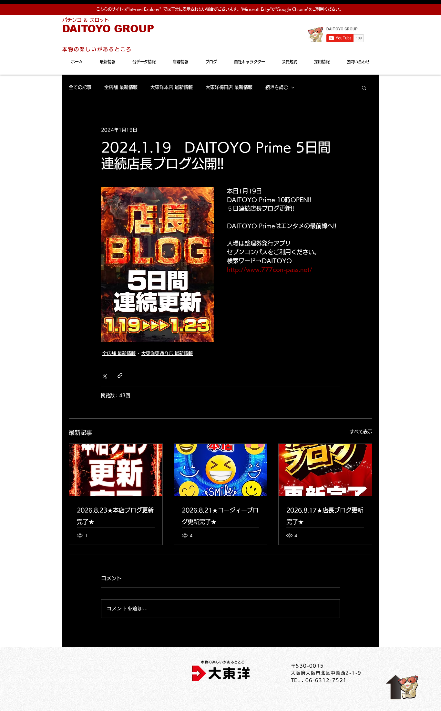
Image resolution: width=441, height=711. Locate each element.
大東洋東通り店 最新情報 (167, 353)
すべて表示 (361, 431)
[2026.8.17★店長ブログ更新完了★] (325, 470)
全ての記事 (80, 87)
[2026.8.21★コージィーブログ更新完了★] (220, 470)
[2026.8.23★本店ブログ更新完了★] (115, 470)
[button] (364, 87)
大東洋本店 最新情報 (171, 87)
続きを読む (276, 87)
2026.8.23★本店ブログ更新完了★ (115, 516)
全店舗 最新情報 (121, 87)
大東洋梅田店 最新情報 (229, 87)
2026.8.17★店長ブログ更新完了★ (324, 516)
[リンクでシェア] (120, 375)
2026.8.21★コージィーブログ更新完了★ (220, 516)
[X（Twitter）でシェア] (104, 375)
